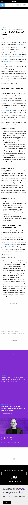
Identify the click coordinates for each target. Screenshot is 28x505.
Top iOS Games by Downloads (12, 61)
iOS (9, 333)
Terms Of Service (9, 493)
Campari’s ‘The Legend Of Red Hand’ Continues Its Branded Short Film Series (13, 378)
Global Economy (13, 331)
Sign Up (20, 1)
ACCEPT (6, 502)
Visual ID (3, 27)
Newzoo (14, 333)
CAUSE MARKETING (6, 404)
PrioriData (4, 59)
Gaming (3, 331)
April (12, 244)
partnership (18, 54)
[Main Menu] (2, 1)
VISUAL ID (3, 375)
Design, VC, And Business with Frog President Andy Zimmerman (11, 439)
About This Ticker (7, 8)
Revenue (21, 333)
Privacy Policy (21, 488)
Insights (3, 333)
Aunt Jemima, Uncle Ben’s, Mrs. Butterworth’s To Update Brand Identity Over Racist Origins (13, 408)
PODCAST (3, 435)
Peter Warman (6, 36)
